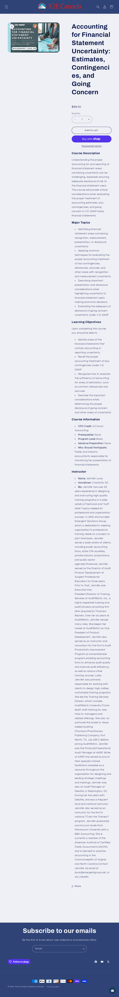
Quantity (76, 113)
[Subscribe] (83, 948)
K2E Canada (20, 986)
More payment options (92, 146)
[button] (6, 6)
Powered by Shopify (35, 986)
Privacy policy (53, 987)
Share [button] (78, 886)
